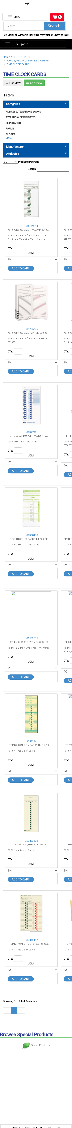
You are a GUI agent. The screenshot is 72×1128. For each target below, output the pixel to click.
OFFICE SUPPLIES (22, 57)
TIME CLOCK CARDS (18, 64)
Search (54, 25)
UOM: (31, 253)
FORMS (10, 128)
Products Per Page (28, 161)
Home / (7, 57)
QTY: (10, 248)
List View (14, 83)
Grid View (35, 83)
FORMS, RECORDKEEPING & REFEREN (28, 60)
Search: (32, 168)
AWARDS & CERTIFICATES (21, 117)
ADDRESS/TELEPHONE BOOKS (23, 111)
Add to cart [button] (21, 268)
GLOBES (10, 134)
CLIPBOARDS (13, 122)
